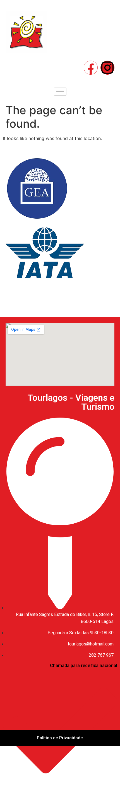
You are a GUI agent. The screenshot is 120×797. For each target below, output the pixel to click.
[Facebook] (91, 68)
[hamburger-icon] (60, 92)
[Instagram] (107, 68)
